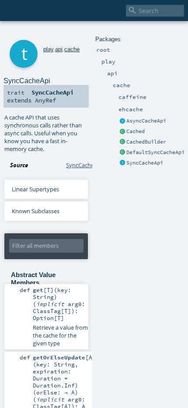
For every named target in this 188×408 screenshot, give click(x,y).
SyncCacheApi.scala (91, 165)
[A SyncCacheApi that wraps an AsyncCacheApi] (122, 152)
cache (72, 49)
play (48, 49)
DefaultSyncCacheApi (155, 152)
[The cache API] (122, 121)
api (59, 49)
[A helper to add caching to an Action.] (122, 131)
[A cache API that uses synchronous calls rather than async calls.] (122, 163)
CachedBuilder (146, 142)
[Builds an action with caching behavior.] (122, 142)
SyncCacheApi (144, 163)
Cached (135, 131)
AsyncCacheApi (146, 121)
